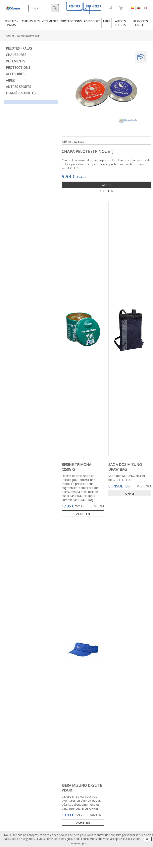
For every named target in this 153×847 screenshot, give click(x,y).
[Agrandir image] (141, 57)
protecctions (71, 21)
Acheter (83, 514)
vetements (50, 21)
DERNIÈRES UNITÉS (89, 8)
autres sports (120, 23)
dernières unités (140, 23)
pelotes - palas (11, 23)
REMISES (74, 6)
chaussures (31, 21)
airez (106, 21)
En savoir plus (78, 843)
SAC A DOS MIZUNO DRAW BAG (125, 467)
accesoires (92, 21)
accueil (10, 36)
